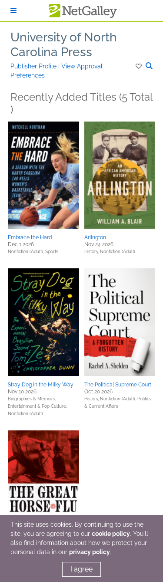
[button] (139, 66)
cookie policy (111, 533)
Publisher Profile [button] (34, 66)
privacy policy (89, 551)
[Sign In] (13, 10)
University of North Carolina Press (63, 44)
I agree (81, 569)
